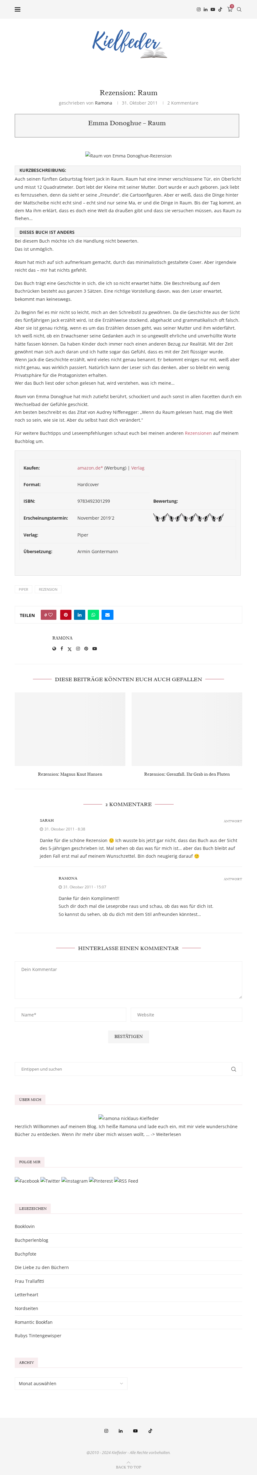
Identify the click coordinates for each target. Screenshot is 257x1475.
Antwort (233, 821)
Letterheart (26, 1295)
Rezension (48, 589)
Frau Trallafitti (29, 1281)
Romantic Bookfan (34, 1322)
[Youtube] (213, 9)
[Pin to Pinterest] (65, 615)
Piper (23, 589)
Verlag (137, 468)
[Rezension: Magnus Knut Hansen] (70, 729)
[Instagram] (199, 9)
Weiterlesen (168, 1134)
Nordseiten (26, 1308)
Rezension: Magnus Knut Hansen (70, 774)
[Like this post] (50, 615)
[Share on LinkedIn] (79, 615)
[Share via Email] (107, 615)
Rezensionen (198, 433)
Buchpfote (25, 1254)
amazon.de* (90, 468)
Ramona (103, 103)
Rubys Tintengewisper (38, 1336)
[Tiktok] (220, 9)
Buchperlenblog (31, 1240)
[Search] (239, 9)
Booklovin (25, 1226)
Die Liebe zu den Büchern (42, 1267)
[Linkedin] (205, 9)
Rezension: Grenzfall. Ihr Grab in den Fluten (187, 774)
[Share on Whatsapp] (93, 615)
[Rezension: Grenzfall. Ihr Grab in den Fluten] (187, 729)
